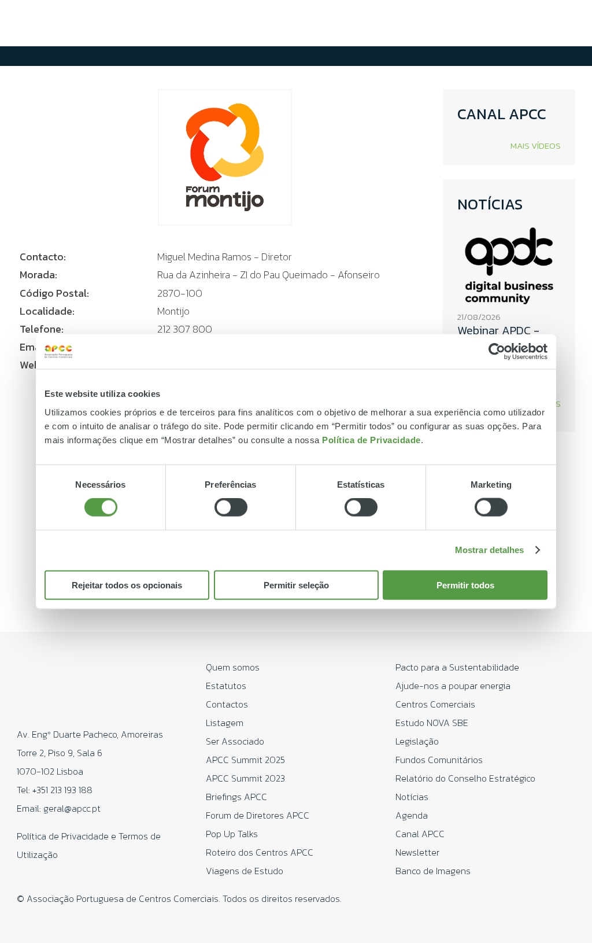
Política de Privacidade (371, 439)
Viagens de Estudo (244, 871)
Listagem (224, 723)
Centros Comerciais (435, 704)
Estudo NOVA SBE (431, 723)
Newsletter (417, 852)
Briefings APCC (236, 797)
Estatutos (226, 685)
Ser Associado (235, 741)
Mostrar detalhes (489, 550)
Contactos (227, 704)
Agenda (411, 815)
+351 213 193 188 (62, 790)
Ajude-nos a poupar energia (452, 685)
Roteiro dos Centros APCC (259, 852)
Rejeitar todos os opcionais (127, 585)
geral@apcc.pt (72, 808)
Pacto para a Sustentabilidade (457, 667)
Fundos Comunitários (439, 760)
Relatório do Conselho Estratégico (465, 778)
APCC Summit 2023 (245, 778)
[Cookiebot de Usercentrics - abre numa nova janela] (496, 351)
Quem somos (233, 667)
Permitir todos (465, 585)
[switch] (230, 507)
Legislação (417, 741)
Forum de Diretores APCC (257, 815)
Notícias (411, 797)
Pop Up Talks (232, 834)
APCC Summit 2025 (245, 760)
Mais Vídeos (535, 145)
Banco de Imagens (433, 871)
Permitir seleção (296, 585)
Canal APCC (420, 834)
